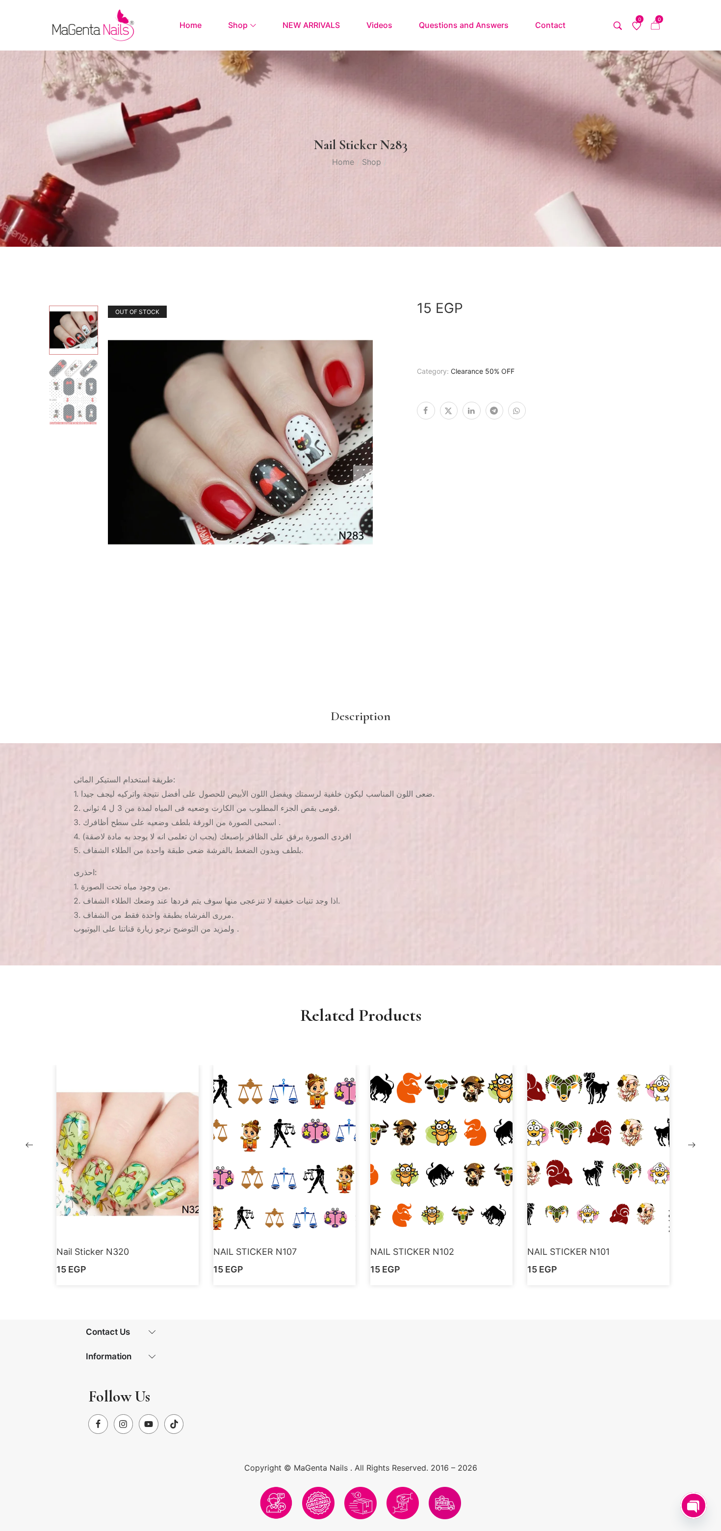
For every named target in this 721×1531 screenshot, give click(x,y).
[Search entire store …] (617, 25)
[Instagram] (123, 1424)
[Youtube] (148, 1424)
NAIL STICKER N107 (255, 1251)
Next (363, 475)
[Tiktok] (174, 1424)
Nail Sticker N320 (92, 1251)
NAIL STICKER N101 (568, 1251)
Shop (371, 162)
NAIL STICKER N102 (412, 1251)
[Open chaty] (693, 1505)
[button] (127, 1170)
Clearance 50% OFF (483, 371)
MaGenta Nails (322, 1468)
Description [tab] (360, 716)
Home (343, 162)
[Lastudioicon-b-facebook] (98, 1424)
